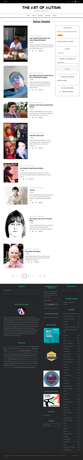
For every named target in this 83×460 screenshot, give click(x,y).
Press (64, 425)
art (12, 348)
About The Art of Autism (68, 319)
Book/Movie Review (68, 362)
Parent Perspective (67, 417)
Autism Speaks (34, 353)
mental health (26, 361)
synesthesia (11, 367)
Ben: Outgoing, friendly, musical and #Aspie (31, 168)
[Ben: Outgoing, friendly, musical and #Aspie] (11, 173)
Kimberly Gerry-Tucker (16, 361)
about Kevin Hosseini (12, 346)
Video (64, 444)
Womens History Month (68, 447)
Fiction (65, 391)
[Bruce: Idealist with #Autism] (13, 256)
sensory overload (27, 365)
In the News (66, 399)
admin (32, 42)
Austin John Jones (15, 351)
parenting (26, 363)
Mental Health (66, 409)
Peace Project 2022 (67, 420)
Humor (65, 396)
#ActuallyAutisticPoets (68, 316)
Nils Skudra (17, 363)
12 (40, 276)
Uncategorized (66, 441)
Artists (64, 338)
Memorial (65, 407)
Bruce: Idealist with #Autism (33, 251)
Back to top (74, 455)
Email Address (60, 62)
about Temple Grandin (23, 346)
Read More (40, 50)
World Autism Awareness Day (25, 367)
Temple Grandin (66, 439)
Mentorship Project (67, 412)
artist (16, 348)
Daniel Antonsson (34, 357)
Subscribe (51, 304)
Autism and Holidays (68, 343)
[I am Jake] (16, 196)
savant (21, 365)
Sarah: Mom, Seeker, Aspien (37, 135)
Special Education (34, 365)
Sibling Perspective (67, 433)
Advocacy (65, 321)
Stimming (6, 367)
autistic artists (8, 357)
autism (25, 350)
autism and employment (10, 353)
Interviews (65, 404)
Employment (66, 383)
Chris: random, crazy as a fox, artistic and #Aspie (41, 219)
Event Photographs (67, 386)
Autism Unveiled (33, 35)
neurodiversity (8, 363)
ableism (6, 346)
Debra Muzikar (15, 359)
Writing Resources (67, 449)
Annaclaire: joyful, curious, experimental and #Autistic (41, 106)
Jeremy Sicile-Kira (31, 359)
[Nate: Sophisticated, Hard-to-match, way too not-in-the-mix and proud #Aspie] (16, 82)
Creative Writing (67, 375)
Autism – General (67, 340)
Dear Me (6, 359)
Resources (65, 431)
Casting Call (66, 370)
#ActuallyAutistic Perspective (70, 313)
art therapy (28, 348)
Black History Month (68, 359)
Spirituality (65, 436)
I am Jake (32, 190)
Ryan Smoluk (16, 365)
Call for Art (65, 367)
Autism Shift (27, 353)
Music (64, 415)
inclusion (24, 359)
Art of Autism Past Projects (69, 327)
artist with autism (22, 348)
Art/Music (65, 335)
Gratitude (65, 393)
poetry (31, 363)
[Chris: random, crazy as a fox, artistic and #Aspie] (16, 224)
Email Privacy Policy (62, 80)
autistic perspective (17, 357)
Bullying (65, 364)
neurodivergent (33, 361)
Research (65, 428)
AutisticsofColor (67, 356)
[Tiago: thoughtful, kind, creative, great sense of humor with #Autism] (16, 44)
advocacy (8, 348)
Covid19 (65, 372)
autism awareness (20, 353)
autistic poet (26, 357)
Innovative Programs (68, 401)
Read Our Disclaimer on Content (65, 41)
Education (65, 380)
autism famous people (68, 346)
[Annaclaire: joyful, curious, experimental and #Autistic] (16, 110)
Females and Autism (67, 388)
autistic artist (31, 355)
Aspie (9, 351)
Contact (5, 1)
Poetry (64, 423)
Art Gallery (65, 324)
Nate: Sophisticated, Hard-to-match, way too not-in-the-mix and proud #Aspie (41, 76)
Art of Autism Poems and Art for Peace (70, 330)
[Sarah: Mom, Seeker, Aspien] (16, 141)
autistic (21, 355)
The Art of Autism (67, 91)
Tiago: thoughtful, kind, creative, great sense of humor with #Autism (40, 39)
